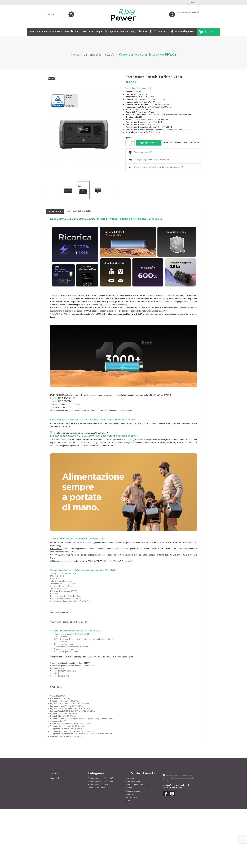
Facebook (166, 793)
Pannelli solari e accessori (98, 788)
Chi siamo (129, 788)
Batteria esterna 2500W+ (98, 785)
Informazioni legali (132, 781)
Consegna (129, 778)
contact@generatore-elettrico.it (176, 785)
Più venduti (54, 778)
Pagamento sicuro (132, 791)
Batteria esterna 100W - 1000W (100, 778)
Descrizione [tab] (55, 211)
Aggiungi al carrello (149, 143)
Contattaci (129, 794)
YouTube (172, 793)
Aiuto (127, 801)
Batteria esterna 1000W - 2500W (101, 781)
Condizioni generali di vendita (137, 785)
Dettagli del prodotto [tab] (79, 211)
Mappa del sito (131, 797)
